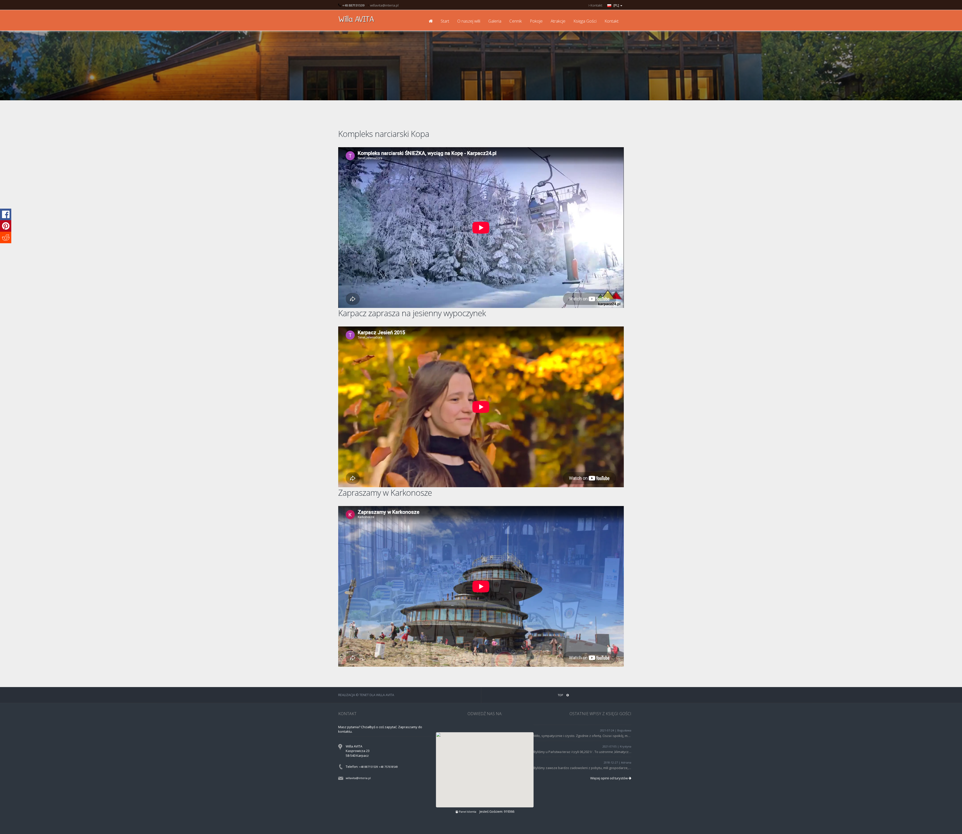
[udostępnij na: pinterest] (5, 226)
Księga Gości (584, 21)
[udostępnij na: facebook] (5, 214)
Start (445, 21)
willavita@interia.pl (384, 5)
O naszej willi (468, 21)
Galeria (494, 21)
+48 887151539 (368, 767)
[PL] (616, 5)
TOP (561, 695)
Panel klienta (467, 811)
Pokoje (536, 21)
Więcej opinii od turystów (609, 778)
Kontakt (596, 5)
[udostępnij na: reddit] (5, 237)
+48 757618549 (388, 767)
